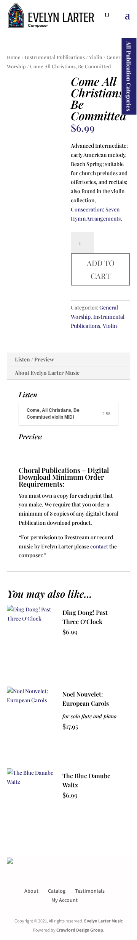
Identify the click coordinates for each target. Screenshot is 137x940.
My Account (64, 899)
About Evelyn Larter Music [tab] (47, 372)
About (31, 890)
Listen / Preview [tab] (34, 359)
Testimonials (90, 890)
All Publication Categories (129, 76)
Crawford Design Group (79, 930)
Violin (95, 57)
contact (99, 546)
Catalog (56, 890)
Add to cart (101, 269)
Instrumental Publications (55, 57)
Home (14, 57)
